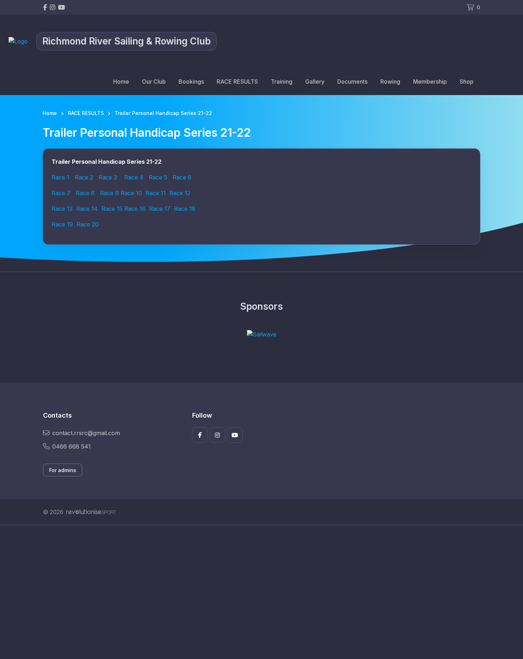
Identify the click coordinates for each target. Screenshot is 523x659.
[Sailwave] (261, 334)
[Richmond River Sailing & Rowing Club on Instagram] (52, 7)
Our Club (154, 81)
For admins (62, 470)
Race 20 (87, 224)
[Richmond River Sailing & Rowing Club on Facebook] (45, 7)
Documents (352, 81)
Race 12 (179, 193)
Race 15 (111, 208)
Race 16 (135, 208)
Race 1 (60, 177)
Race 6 (182, 177)
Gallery (314, 81)
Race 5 (158, 177)
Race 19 (62, 224)
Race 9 (109, 193)
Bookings (191, 81)
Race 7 (61, 193)
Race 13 (62, 208)
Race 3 (107, 177)
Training (281, 81)
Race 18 (184, 208)
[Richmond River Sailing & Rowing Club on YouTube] (61, 7)
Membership (430, 81)
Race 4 (133, 177)
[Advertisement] (256, 592)
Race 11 (156, 193)
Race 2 (84, 177)
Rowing (390, 81)
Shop (467, 81)
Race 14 (87, 208)
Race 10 (131, 193)
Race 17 (159, 208)
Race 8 (85, 193)
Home (121, 81)
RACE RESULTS (237, 81)
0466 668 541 (71, 446)
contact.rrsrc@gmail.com (86, 432)
